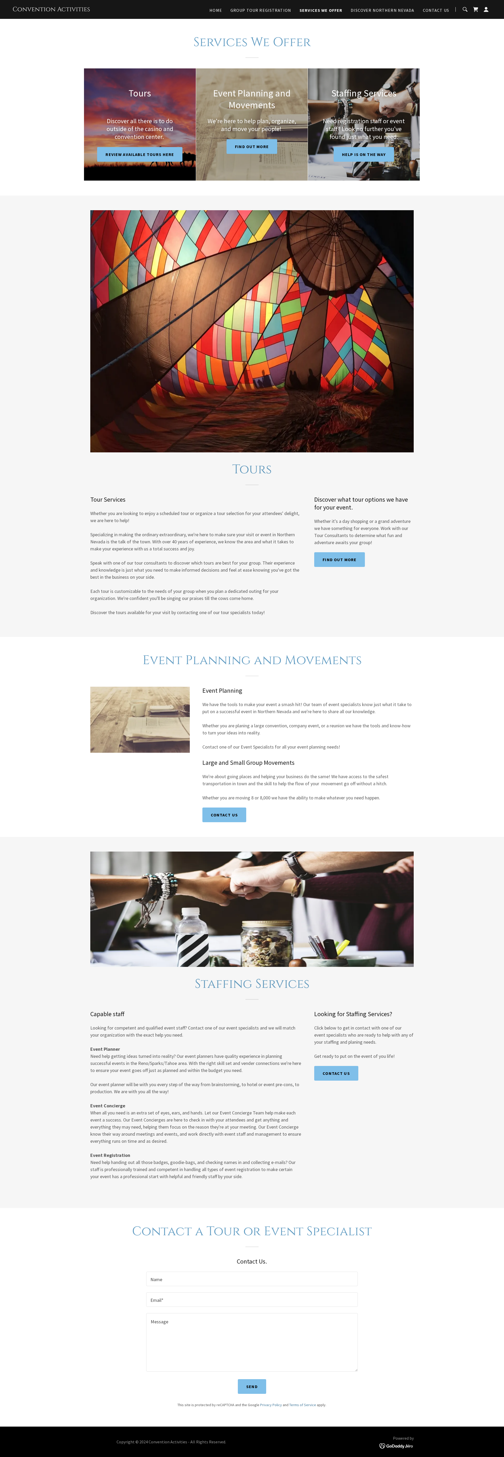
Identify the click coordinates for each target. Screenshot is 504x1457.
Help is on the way (364, 154)
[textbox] (252, 1279)
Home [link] (215, 10)
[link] (51, 10)
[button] (486, 9)
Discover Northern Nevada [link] (382, 10)
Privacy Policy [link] (271, 1404)
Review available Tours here (140, 154)
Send (252, 1386)
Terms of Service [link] (302, 1404)
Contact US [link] (436, 10)
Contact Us (224, 814)
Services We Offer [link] (321, 10)
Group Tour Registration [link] (260, 10)
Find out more (252, 146)
